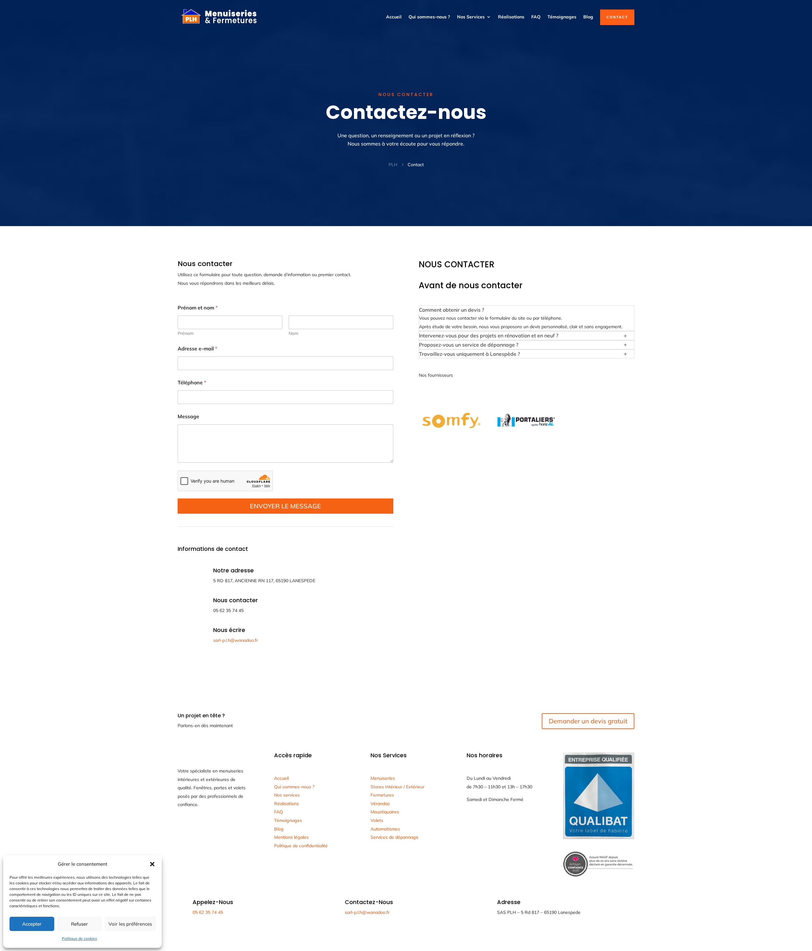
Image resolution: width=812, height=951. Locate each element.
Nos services (287, 795)
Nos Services (471, 17)
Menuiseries (382, 778)
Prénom (185, 333)
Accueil (394, 17)
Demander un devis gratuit (588, 721)
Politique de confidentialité (301, 846)
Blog (588, 17)
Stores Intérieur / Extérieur (397, 787)
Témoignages (561, 17)
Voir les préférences (130, 924)
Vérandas (380, 803)
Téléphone (192, 383)
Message (188, 417)
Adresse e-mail (197, 349)
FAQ (535, 17)
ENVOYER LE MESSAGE (285, 506)
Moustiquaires (384, 812)
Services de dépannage (394, 837)
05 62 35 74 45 (208, 912)
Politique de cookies (79, 938)
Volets (376, 820)
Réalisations (511, 17)
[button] (152, 864)
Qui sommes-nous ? (429, 17)
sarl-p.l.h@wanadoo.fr (235, 640)
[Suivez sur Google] (183, 827)
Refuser (79, 924)
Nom (293, 333)
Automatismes (385, 829)
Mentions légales (291, 837)
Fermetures (382, 795)
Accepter (32, 924)
